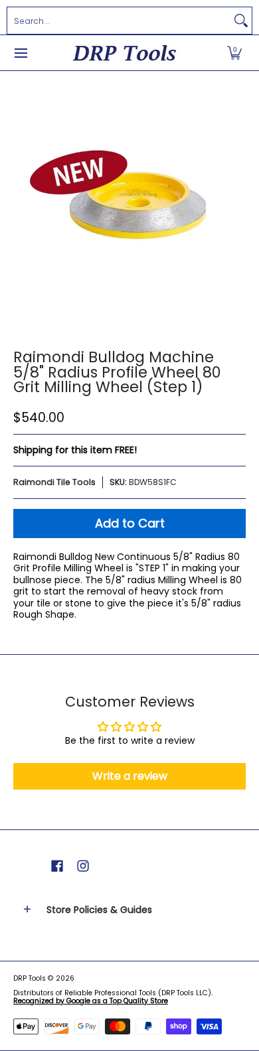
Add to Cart (130, 523)
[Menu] (20, 52)
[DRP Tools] (125, 53)
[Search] (241, 20)
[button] (234, 52)
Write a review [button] (129, 776)
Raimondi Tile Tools (54, 482)
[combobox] (118, 20)
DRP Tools (29, 978)
